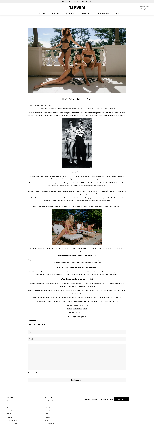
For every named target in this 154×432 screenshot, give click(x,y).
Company (49, 397)
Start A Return (12, 420)
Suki (84, 284)
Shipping (10, 414)
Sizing (9, 407)
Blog (46, 414)
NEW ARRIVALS (39, 13)
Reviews (9, 410)
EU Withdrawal (12, 423)
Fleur (80, 290)
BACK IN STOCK (103, 13)
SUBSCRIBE (121, 399)
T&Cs (46, 420)
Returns (10, 417)
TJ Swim (113, 198)
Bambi (103, 297)
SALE (118, 13)
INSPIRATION (78, 309)
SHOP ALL (55, 13)
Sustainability (50, 404)
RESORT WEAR (86, 13)
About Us (48, 407)
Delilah (74, 290)
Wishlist (10, 400)
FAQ (8, 404)
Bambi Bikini (87, 260)
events (69, 309)
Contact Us (49, 400)
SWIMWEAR (70, 13)
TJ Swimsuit (97, 109)
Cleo (112, 301)
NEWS (85, 309)
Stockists (48, 410)
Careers (47, 417)
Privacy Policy (49, 423)
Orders (10, 397)
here (70, 305)
